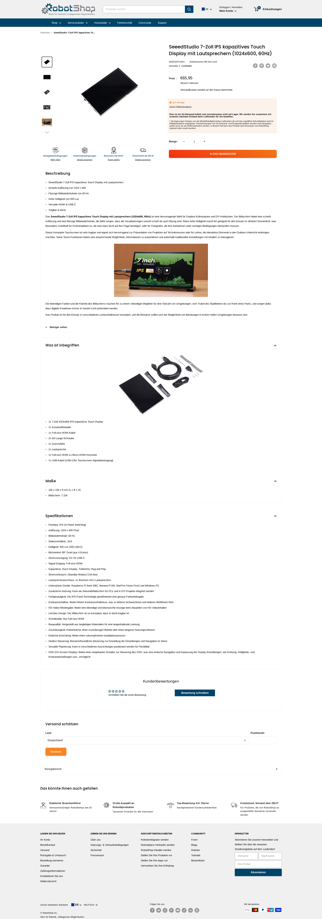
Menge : (173, 141)
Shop (55, 22)
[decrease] (183, 141)
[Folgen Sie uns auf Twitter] (158, 910)
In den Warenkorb (223, 153)
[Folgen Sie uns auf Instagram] (165, 910)
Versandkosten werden (192, 89)
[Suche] (189, 9)
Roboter (195, 850)
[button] (47, 132)
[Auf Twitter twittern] (268, 65)
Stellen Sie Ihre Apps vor (154, 860)
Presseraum (97, 855)
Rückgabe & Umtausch (53, 855)
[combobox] (144, 9)
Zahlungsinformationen (52, 870)
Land (48, 732)
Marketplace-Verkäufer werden (158, 844)
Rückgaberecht (53, 768)
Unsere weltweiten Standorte (54, 905)
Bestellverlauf (47, 844)
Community (145, 22)
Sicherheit (96, 850)
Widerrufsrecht (48, 881)
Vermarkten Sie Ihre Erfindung (157, 865)
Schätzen (55, 751)
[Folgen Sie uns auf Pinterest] (171, 910)
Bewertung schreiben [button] (195, 692)
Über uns (96, 839)
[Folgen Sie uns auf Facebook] (152, 910)
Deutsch (90, 905)
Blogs (194, 844)
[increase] (204, 141)
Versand (44, 850)
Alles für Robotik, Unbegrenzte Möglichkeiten (62, 917)
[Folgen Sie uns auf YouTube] (177, 910)
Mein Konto (226, 10)
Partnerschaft (124, 22)
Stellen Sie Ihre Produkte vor (156, 855)
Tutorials (195, 855)
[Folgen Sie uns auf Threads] (197, 910)
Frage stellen (114, 160)
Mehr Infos (55, 160)
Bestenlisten (198, 860)
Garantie (45, 865)
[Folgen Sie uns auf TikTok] (184, 910)
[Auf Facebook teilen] (255, 65)
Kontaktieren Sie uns (51, 876)
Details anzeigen (84, 160)
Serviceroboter (76, 22)
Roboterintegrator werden (155, 839)
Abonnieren (258, 872)
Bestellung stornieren (51, 860)
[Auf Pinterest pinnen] (261, 65)
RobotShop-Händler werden (156, 850)
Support (162, 22)
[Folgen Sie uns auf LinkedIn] (190, 910)
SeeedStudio (177, 62)
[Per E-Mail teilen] (274, 65)
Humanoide (101, 22)
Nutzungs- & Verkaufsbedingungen (110, 844)
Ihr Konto (45, 839)
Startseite (45, 32)
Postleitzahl (257, 732)
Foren (194, 839)
